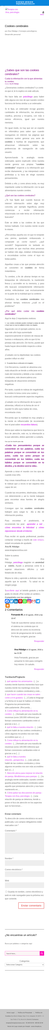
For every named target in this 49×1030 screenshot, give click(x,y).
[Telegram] (38, 601)
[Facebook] (7, 601)
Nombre (9, 858)
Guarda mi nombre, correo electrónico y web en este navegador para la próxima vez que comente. (24, 895)
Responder (39, 641)
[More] (7, 605)
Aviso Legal (10, 1012)
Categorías (24, 961)
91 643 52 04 (30, 1023)
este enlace (38, 540)
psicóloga (18, 562)
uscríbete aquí (13, 590)
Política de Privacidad (25, 1012)
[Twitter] (11, 601)
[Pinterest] (20, 601)
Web (7, 881)
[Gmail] (33, 601)
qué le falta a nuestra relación (20, 727)
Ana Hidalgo (13, 31)
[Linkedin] (16, 601)
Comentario (11, 831)
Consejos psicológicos (28, 31)
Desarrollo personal (12, 34)
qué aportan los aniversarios (19, 681)
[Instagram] (29, 601)
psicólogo (28, 97)
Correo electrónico (14, 869)
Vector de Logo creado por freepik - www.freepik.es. (24, 1026)
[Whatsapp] (24, 601)
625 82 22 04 (39, 1023)
